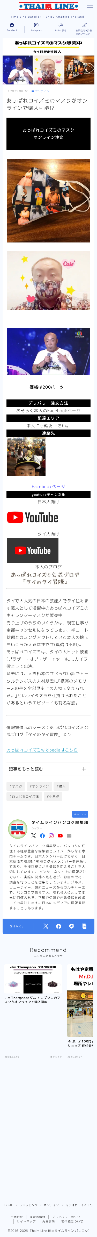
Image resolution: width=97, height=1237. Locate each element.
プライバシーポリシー (67, 1217)
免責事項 (48, 1221)
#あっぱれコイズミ (24, 796)
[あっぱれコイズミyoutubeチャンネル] (48, 517)
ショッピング (29, 1205)
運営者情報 (37, 1217)
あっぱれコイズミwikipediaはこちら (42, 750)
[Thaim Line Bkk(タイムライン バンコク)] (48, 6)
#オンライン (39, 786)
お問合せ (17, 1217)
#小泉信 (53, 796)
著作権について (72, 1221)
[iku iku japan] (48, 550)
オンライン (42, 91)
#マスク (16, 786)
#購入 (61, 786)
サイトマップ (26, 1221)
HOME (8, 1205)
